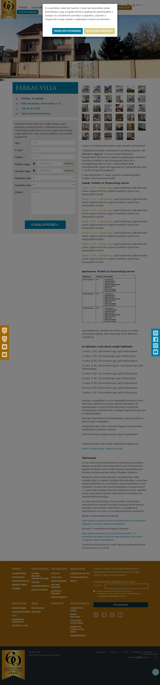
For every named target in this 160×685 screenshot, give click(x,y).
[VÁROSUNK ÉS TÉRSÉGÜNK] (4, 330)
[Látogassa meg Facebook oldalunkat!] (155, 339)
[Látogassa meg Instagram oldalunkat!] (155, 345)
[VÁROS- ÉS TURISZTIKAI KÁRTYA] (4, 346)
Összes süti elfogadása (67, 31)
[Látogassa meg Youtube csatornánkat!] (155, 351)
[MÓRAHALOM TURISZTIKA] (4, 339)
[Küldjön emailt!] (155, 333)
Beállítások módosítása (99, 31)
